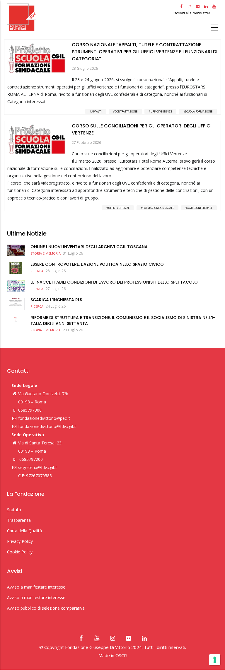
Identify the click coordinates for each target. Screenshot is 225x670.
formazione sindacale (158, 208)
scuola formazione (198, 111)
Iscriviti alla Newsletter (192, 13)
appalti (96, 111)
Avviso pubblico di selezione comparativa (46, 608)
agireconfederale (199, 208)
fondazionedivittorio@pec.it (44, 418)
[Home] (89, 17)
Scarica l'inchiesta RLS (56, 300)
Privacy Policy (20, 541)
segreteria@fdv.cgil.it (37, 467)
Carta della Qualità (24, 530)
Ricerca (36, 271)
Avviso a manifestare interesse (36, 587)
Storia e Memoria (45, 253)
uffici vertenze (161, 111)
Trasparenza (19, 520)
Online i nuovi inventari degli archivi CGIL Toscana (89, 247)
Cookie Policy (20, 552)
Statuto (14, 509)
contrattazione (126, 111)
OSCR (121, 655)
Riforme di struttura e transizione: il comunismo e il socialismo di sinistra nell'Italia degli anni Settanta (122, 320)
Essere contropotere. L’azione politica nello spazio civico (97, 264)
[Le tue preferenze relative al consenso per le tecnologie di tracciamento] (214, 659)
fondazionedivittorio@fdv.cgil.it (47, 426)
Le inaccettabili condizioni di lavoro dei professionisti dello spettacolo (114, 282)
